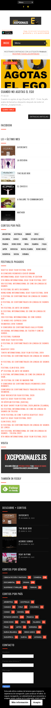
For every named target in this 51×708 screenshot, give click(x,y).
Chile (36, 234)
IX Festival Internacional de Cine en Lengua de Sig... (23, 312)
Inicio (6, 43)
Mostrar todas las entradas (25, 54)
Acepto (37, 702)
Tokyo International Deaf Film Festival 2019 (22, 352)
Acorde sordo (26, 541)
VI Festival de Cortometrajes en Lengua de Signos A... (25, 363)
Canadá (28, 234)
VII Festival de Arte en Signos (15, 307)
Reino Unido (41, 249)
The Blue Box (23, 173)
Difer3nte (22, 147)
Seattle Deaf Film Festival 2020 (16, 398)
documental (9, 582)
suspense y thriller (13, 587)
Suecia (16, 254)
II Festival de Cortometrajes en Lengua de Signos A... (25, 303)
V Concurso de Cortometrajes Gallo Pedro (22, 327)
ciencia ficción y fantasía (15, 577)
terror (33, 587)
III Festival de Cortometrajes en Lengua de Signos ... (25, 357)
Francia (5, 244)
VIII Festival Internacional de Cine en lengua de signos (24, 284)
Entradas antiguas (39, 117)
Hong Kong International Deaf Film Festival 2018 (24, 292)
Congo (16, 239)
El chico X (22, 186)
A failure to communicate (30, 199)
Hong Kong (16, 244)
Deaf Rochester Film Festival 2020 (17, 395)
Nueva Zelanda (27, 249)
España (24, 239)
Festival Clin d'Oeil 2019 (12, 367)
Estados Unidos (37, 239)
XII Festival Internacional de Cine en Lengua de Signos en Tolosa (23, 410)
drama (26, 582)
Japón (4, 249)
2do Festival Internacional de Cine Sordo (21, 316)
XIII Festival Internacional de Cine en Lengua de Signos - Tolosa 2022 (24, 432)
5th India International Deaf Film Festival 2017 (23, 280)
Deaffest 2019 (7, 349)
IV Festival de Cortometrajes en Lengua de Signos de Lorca (25, 426)
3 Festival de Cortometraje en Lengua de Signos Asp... (24, 297)
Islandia (35, 244)
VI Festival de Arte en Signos (15, 289)
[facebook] (23, 7)
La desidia (22, 160)
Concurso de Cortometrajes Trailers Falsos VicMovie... (23, 390)
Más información (20, 702)
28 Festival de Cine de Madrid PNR (17, 380)
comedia (37, 577)
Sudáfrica (6, 254)
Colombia (6, 239)
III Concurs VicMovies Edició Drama (18, 273)
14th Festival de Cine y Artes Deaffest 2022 (22, 414)
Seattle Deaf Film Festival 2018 (16, 269)
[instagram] (28, 7)
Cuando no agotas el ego (17, 92)
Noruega (14, 249)
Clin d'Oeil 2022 (8, 421)
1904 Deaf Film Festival (12, 339)
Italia (44, 244)
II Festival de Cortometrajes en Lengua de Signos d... (25, 344)
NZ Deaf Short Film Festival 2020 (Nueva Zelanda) (25, 405)
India (26, 244)
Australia (18, 234)
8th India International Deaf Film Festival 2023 (24, 436)
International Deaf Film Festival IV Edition (21, 276)
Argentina (6, 234)
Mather (21, 212)
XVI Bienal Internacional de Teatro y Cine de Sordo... (22, 332)
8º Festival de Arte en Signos (15, 370)
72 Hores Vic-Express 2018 (13, 320)
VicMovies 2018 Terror (12, 323)
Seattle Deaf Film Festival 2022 (16, 417)
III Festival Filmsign (10, 336)
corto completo (10, 63)
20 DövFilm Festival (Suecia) (14, 401)
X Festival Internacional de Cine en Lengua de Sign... (23, 375)
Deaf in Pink (25, 554)
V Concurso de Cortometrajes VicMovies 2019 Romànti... (23, 385)
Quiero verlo (8, 110)
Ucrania (25, 254)
